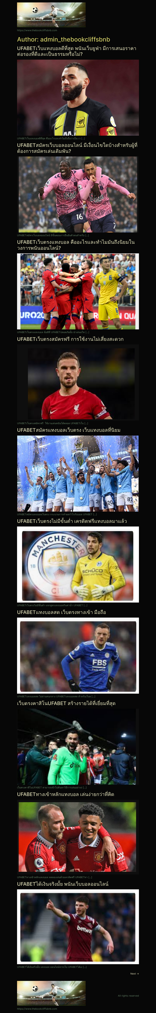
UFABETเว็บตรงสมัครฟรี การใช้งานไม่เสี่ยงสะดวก (70, 339)
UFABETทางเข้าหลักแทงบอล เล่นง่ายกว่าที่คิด (65, 794)
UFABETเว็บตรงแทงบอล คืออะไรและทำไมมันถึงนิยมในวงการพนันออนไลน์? (76, 245)
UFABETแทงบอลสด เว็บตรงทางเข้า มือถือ (61, 612)
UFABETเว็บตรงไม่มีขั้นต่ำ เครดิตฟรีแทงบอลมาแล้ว (72, 521)
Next (134, 973)
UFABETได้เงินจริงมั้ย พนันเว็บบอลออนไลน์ (62, 884)
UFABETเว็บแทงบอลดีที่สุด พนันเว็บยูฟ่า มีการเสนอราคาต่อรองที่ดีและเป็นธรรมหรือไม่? (76, 51)
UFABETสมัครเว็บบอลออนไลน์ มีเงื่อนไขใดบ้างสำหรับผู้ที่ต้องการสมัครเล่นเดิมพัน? (77, 148)
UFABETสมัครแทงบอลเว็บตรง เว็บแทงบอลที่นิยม (69, 430)
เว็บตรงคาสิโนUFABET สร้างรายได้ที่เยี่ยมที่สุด (66, 703)
